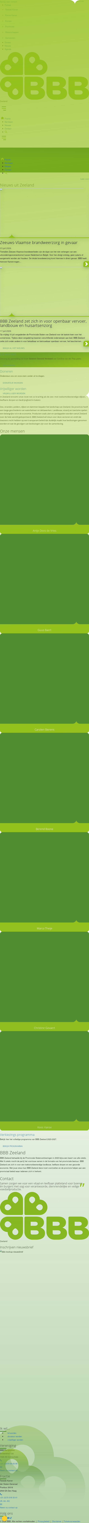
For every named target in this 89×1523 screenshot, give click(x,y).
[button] (6, 173)
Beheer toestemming (4, 1518)
